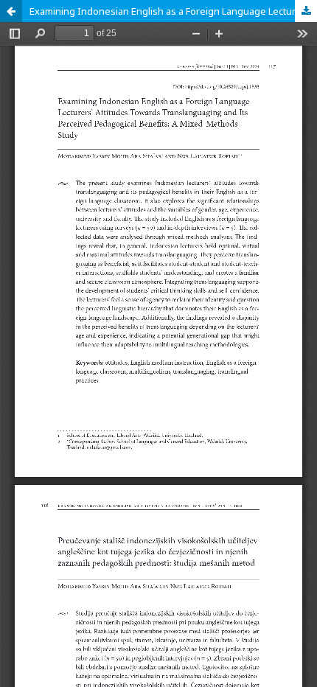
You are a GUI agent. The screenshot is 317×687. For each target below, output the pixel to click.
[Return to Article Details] (11, 11)
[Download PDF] (306, 11)
